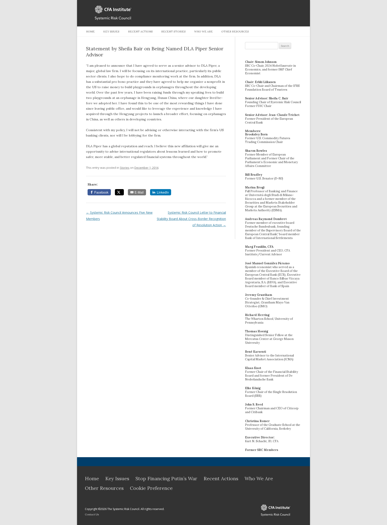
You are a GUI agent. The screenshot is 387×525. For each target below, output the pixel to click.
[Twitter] (119, 192)
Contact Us (92, 514)
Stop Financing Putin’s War (166, 478)
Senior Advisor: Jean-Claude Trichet (272, 115)
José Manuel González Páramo (267, 263)
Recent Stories (173, 31)
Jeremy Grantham (258, 295)
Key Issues (111, 31)
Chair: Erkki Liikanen (260, 82)
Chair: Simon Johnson (261, 62)
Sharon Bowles (256, 151)
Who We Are (203, 31)
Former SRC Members (261, 450)
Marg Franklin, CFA (259, 247)
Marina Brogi (254, 187)
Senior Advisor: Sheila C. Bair (266, 98)
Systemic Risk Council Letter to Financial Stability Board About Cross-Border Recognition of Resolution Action (191, 218)
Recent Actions (140, 31)
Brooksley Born (256, 134)
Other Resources (235, 31)
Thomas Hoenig (256, 331)
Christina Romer (257, 421)
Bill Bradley (253, 175)
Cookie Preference (151, 488)
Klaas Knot (253, 368)
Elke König (252, 388)
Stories (124, 168)
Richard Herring (257, 315)
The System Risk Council (249, 510)
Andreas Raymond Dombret (266, 219)
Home (90, 31)
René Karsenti (255, 352)
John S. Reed (254, 404)
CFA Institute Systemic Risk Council (135, 12)
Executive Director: (260, 437)
